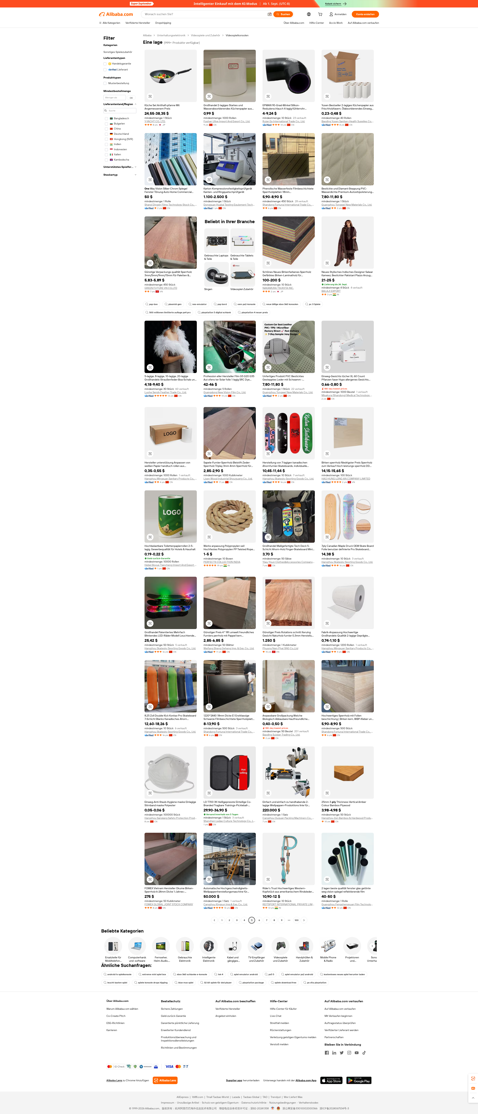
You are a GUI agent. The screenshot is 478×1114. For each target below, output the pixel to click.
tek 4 (220, 974)
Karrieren (111, 1030)
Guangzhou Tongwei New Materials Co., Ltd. (347, 204)
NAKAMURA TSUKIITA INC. (278, 287)
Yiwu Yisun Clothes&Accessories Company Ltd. (289, 561)
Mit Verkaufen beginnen (338, 1015)
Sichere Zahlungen (172, 1008)
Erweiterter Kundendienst (176, 1030)
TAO (265, 1096)
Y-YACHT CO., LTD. (155, 121)
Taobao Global (251, 1096)
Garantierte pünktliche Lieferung (180, 1022)
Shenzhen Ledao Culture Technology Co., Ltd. (230, 820)
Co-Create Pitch (115, 1015)
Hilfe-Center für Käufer (283, 1008)
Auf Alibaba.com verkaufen (340, 1008)
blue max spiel (185, 982)
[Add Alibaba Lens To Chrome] (165, 1080)
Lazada (236, 1096)
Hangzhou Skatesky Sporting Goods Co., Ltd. (288, 478)
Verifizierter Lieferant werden (341, 1030)
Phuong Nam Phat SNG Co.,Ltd (280, 648)
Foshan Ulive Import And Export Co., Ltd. (227, 121)
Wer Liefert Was (293, 1096)
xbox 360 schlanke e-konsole (192, 974)
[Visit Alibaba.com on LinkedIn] (334, 1052)
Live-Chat (275, 1015)
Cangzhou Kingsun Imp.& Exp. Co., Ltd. (226, 904)
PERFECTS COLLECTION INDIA (222, 561)
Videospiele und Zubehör (205, 35)
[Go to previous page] (214, 920)
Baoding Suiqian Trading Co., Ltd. (281, 734)
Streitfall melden (279, 1022)
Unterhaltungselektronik (171, 35)
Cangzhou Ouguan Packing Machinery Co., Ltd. (289, 817)
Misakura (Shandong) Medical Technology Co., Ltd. (348, 395)
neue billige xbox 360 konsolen (282, 304)
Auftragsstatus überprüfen (340, 1022)
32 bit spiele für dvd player (218, 982)
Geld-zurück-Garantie (173, 1015)
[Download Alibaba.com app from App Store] (331, 1080)
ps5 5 (271, 974)
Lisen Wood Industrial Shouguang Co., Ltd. (228, 478)
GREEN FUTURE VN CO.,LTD (161, 287)
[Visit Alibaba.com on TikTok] (364, 1052)
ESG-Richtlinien (115, 1022)
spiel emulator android (246, 974)
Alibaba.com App (306, 1080)
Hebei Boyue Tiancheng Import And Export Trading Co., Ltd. (171, 564)
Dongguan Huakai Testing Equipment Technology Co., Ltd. (230, 204)
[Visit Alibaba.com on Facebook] (327, 1052)
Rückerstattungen (280, 1030)
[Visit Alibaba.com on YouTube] (356, 1052)
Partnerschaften (334, 1037)
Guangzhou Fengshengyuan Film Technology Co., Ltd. (348, 904)
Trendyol (276, 1096)
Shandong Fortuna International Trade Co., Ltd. (289, 204)
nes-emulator (199, 304)
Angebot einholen (225, 1015)
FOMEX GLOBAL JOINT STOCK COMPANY (169, 904)
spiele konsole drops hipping (152, 982)
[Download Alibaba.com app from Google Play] (359, 1080)
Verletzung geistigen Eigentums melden (293, 1037)
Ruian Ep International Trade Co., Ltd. (284, 121)
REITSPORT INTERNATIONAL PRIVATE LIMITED (289, 904)
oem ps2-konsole (246, 304)
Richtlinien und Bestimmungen (179, 1047)
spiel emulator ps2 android (299, 974)
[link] (473, 1078)
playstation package (253, 982)
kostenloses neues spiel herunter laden (344, 974)
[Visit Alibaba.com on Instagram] (349, 1052)
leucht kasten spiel (117, 982)
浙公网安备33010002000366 (300, 1108)
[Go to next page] (304, 920)
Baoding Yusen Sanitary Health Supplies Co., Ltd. (348, 121)
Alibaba (147, 35)
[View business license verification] (272, 1108)
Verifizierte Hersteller (227, 1008)
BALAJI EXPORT (331, 290)
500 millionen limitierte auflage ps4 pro (170, 312)
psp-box (153, 304)
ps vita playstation (316, 982)
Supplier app (234, 1080)
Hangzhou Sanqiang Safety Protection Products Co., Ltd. (171, 817)
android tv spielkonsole (119, 974)
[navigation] (120, 478)
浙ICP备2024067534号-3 (334, 1108)
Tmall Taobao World (217, 1096)
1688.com (197, 1096)
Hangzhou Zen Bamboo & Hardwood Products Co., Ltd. (348, 817)
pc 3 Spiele (314, 304)
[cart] (321, 14)
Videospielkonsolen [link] (237, 35)
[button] (269, 14)
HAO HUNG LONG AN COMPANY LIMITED (346, 478)
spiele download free (285, 982)
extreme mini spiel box (154, 974)
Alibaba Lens (114, 1080)
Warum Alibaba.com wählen (122, 1008)
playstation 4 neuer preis (255, 312)
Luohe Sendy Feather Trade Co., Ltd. (166, 392)
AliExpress (183, 1096)
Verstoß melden (279, 1044)
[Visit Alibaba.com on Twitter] (341, 1052)
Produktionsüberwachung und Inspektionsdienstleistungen (178, 1039)
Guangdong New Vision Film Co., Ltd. (225, 392)
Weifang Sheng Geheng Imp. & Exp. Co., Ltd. (229, 648)
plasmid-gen (174, 304)
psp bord (222, 304)
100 (297, 920)
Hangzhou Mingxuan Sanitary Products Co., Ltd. (171, 478)
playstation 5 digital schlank (216, 312)
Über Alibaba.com (117, 1000)
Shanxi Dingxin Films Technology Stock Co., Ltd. (171, 204)
